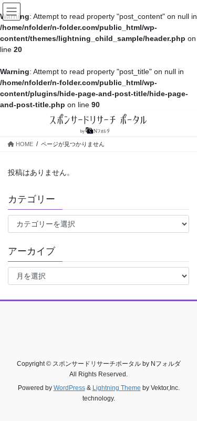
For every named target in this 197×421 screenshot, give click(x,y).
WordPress (69, 388)
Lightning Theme (116, 388)
